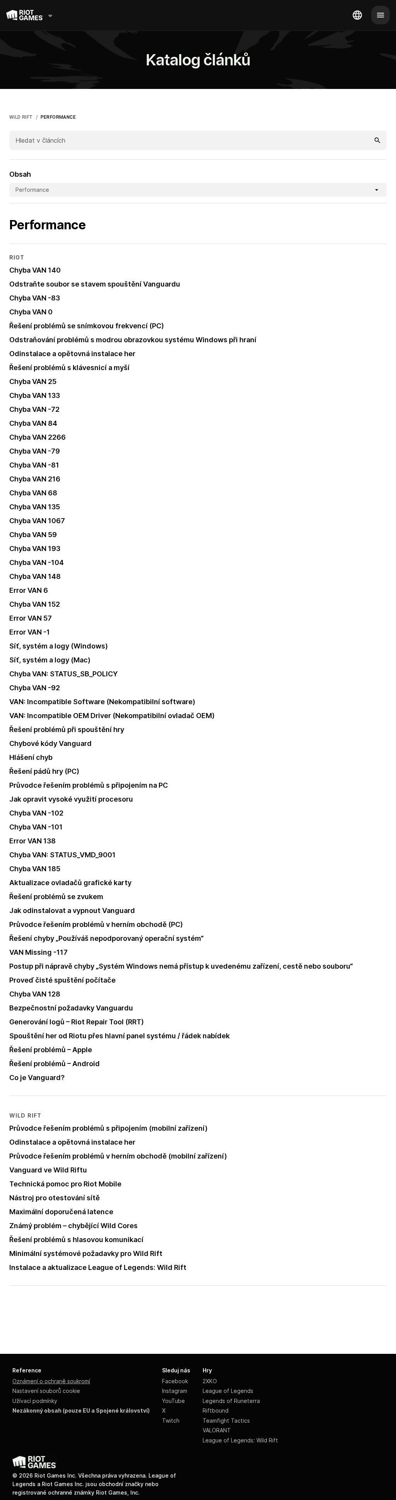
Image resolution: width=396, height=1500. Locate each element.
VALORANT (217, 1430)
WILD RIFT (21, 117)
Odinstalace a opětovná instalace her (72, 354)
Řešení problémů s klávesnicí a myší (69, 367)
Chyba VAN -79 (34, 451)
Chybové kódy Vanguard (50, 743)
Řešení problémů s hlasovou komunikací (76, 1239)
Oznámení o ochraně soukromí (51, 1381)
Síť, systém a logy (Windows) (58, 646)
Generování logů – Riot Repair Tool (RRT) (76, 1022)
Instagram (174, 1390)
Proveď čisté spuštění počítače (62, 980)
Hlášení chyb (31, 757)
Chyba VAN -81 (34, 465)
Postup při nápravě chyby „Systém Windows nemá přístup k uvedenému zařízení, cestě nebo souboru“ (181, 966)
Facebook (175, 1381)
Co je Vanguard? (37, 1077)
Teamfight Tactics (226, 1420)
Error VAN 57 (30, 618)
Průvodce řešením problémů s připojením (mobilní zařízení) (108, 1128)
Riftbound (216, 1410)
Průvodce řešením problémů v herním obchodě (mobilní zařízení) (118, 1156)
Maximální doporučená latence (61, 1212)
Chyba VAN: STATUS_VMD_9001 (62, 855)
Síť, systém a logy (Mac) (49, 660)
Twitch (170, 1420)
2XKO (210, 1381)
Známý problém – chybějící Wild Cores (73, 1226)
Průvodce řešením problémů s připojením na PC (88, 785)
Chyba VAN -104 (36, 562)
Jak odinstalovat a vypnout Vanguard (72, 910)
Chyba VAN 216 (34, 479)
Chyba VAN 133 (34, 395)
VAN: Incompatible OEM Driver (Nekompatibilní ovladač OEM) (112, 716)
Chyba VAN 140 (35, 270)
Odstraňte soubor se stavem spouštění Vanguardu (94, 284)
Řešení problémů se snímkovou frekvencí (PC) (86, 326)
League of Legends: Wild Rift (240, 1440)
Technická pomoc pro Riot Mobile (65, 1184)
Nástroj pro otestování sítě (54, 1198)
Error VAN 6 (28, 590)
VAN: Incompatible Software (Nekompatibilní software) (102, 702)
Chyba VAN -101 (36, 827)
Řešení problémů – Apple (50, 1050)
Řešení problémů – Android (54, 1064)
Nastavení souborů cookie (46, 1390)
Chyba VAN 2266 (37, 437)
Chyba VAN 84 (33, 423)
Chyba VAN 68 (33, 493)
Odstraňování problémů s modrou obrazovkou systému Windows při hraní (132, 340)
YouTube (173, 1401)
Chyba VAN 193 (34, 548)
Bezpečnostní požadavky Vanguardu (71, 1008)
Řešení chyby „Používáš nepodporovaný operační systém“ (106, 938)
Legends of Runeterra (231, 1401)
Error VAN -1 (29, 632)
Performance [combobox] (32, 189)
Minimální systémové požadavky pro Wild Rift (85, 1253)
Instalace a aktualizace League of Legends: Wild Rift (97, 1267)
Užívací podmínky (34, 1401)
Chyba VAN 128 (34, 994)
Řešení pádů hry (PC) (44, 771)
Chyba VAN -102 (36, 813)
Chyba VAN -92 (34, 688)
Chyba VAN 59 (33, 535)
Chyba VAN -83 (34, 298)
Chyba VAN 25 (32, 381)
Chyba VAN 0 (31, 312)
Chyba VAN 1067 (37, 521)
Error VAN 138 (32, 841)
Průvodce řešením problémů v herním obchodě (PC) (96, 924)
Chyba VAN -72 (34, 409)
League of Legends (228, 1390)
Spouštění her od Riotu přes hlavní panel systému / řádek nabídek (119, 1036)
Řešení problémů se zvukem (56, 896)
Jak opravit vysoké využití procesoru (71, 799)
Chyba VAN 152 (34, 604)
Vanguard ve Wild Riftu (48, 1170)
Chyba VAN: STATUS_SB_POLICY (63, 674)
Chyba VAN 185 (34, 869)
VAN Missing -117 (38, 952)
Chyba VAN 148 (35, 576)
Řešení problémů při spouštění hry (66, 729)
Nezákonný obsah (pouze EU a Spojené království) (81, 1410)
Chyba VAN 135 (34, 507)
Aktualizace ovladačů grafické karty (70, 883)
